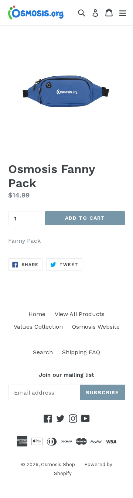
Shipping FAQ (81, 352)
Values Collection (38, 326)
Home (36, 314)
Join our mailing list (66, 375)
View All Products (80, 314)
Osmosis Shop (58, 464)
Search (43, 352)
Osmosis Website (96, 326)
